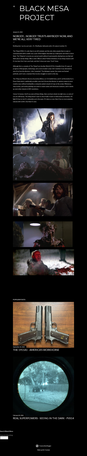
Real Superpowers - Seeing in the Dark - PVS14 (43, 418)
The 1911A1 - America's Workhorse (36, 349)
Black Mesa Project (44, 13)
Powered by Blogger (45, 446)
